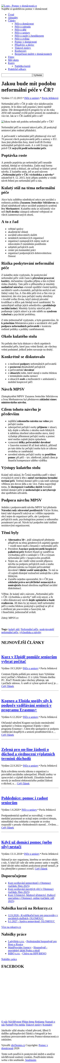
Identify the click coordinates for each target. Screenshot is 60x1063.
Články (12, 20)
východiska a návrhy (30, 632)
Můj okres (13, 60)
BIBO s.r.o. (14, 953)
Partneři (10, 1024)
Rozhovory (20, 50)
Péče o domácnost (24, 23)
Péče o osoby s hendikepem (29, 35)
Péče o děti (20, 29)
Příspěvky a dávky (24, 44)
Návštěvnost (14, 1021)
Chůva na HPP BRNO (34, 953)
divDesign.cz (18, 1045)
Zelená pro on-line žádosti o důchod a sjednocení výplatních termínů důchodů (28, 754)
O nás (4, 1021)
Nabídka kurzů (22, 66)
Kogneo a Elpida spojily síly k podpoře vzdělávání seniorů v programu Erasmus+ (26, 705)
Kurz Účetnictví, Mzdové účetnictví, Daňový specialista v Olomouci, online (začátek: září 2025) (32, 898)
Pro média (19, 1024)
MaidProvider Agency (19, 947)
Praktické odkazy (17, 69)
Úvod (11, 14)
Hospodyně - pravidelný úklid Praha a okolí (27, 949)
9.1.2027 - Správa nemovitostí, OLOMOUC (31, 921)
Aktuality (13, 17)
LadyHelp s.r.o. (16, 941)
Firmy (11, 57)
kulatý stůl (13, 629)
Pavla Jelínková (50, 98)
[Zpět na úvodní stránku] (19, 5)
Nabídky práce (9, 959)
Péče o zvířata (22, 38)
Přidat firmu (28, 1021)
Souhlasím (30, 1060)
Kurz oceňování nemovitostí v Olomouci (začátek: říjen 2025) (29, 884)
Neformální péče (29, 629)
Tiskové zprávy (23, 47)
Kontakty (47, 1024)
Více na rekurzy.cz (11, 927)
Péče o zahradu (23, 26)
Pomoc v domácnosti (26, 41)
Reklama (39, 1021)
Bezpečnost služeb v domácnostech (33, 54)
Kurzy (11, 63)
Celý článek (7, 686)
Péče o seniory (22, 32)
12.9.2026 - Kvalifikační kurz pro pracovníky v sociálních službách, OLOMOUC (33, 917)
